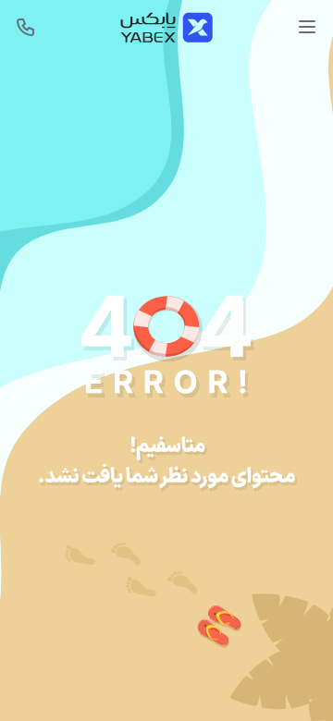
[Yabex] (166, 27)
